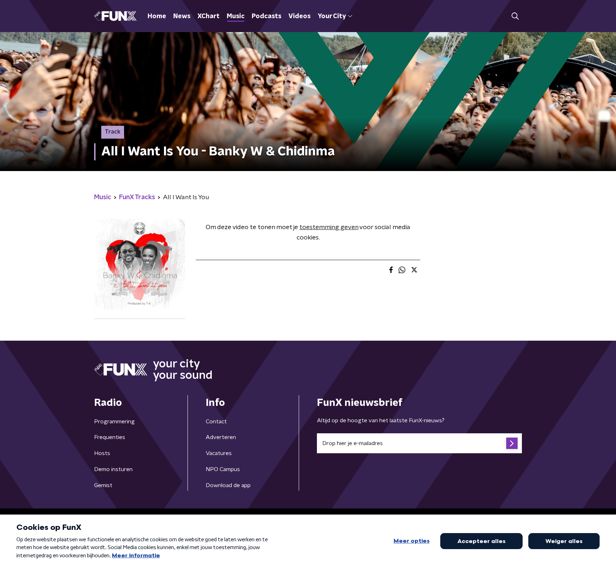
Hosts (102, 453)
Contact (216, 421)
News (181, 16)
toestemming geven (328, 227)
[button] (515, 16)
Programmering (114, 421)
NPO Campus (223, 469)
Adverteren (221, 437)
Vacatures (219, 453)
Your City (332, 16)
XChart (208, 16)
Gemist (103, 485)
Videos (299, 16)
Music (236, 16)
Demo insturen (113, 469)
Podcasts (266, 16)
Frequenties (109, 437)
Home (157, 16)
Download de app (228, 485)
